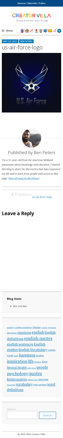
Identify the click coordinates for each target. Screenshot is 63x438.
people (42, 367)
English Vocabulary (33, 349)
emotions (24, 332)
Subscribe (32, 3)
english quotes (38, 338)
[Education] (36, 31)
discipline (12, 332)
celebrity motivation (23, 327)
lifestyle (37, 362)
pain (29, 368)
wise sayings (40, 384)
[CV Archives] (55, 31)
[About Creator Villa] (59, 31)
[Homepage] (22, 31)
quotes (35, 373)
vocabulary (24, 384)
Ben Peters (26, 41)
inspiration (17, 361)
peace (33, 368)
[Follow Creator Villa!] (27, 31)
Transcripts (11, 385)
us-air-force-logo (33, 195)
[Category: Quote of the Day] (45, 31)
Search (11, 409)
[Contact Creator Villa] (50, 31)
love (45, 362)
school (30, 379)
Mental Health (17, 367)
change (36, 327)
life (31, 361)
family (16, 356)
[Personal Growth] (32, 31)
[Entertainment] (41, 31)
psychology (17, 373)
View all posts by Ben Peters (23, 178)
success (43, 379)
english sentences (20, 344)
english (38, 332)
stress (36, 380)
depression (52, 327)
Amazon (21, 3)
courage (44, 327)
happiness (27, 355)
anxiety (10, 327)
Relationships (17, 379)
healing (40, 355)
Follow (42, 3)
